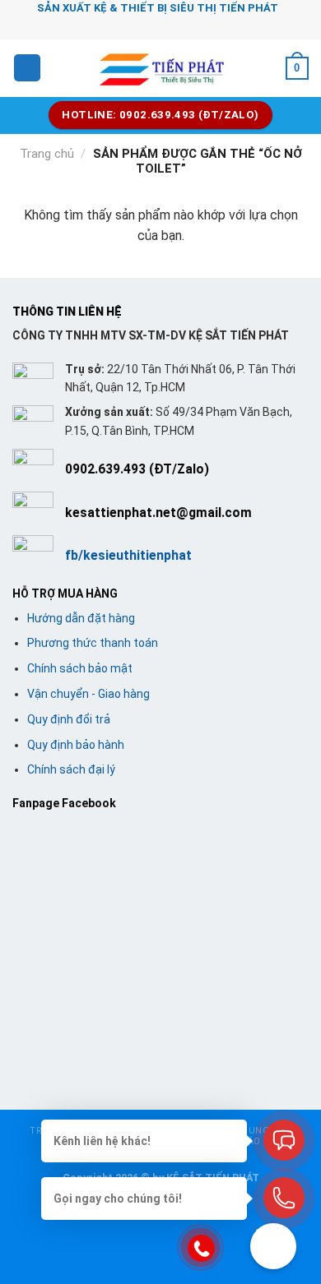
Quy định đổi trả (68, 719)
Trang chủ (47, 153)
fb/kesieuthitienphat (128, 555)
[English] (157, 25)
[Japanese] (178, 25)
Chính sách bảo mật (80, 668)
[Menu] (27, 67)
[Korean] (200, 25)
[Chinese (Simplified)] (136, 25)
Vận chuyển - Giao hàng (88, 693)
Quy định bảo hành (75, 744)
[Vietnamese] (221, 25)
